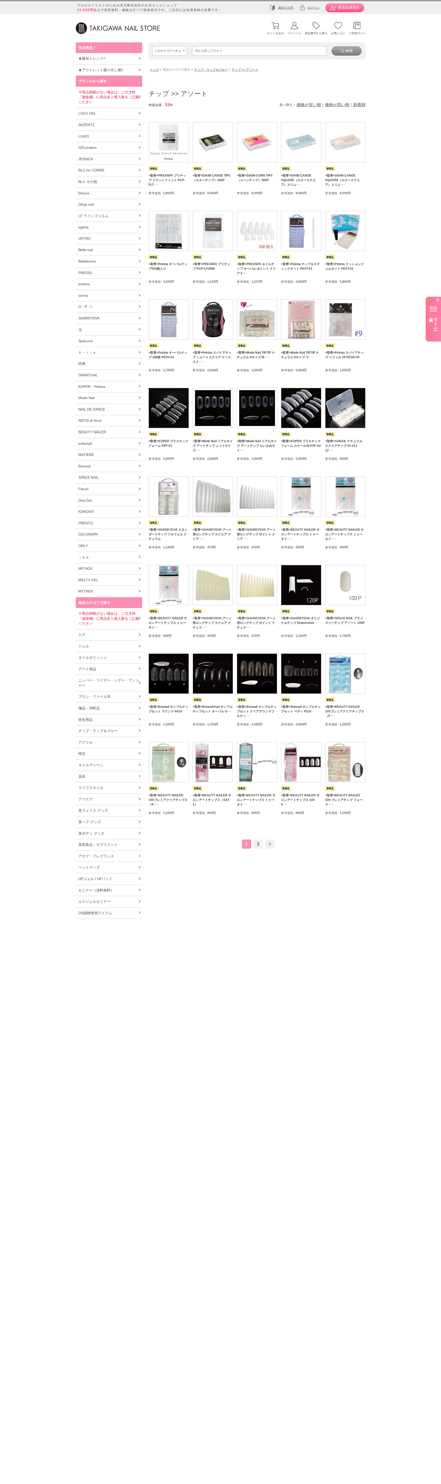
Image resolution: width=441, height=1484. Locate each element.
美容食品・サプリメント (98, 845)
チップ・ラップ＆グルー (98, 731)
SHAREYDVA (89, 318)
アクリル (85, 742)
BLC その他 (87, 182)
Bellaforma (87, 261)
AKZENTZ (86, 125)
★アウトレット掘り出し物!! (100, 70)
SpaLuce (85, 341)
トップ (154, 69)
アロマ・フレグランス (96, 856)
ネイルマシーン (90, 765)
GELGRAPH (88, 534)
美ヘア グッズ (89, 822)
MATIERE (86, 455)
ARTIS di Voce (90, 420)
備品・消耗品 (89, 708)
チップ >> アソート (245, 69)
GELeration (87, 147)
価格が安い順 (309, 105)
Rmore (83, 193)
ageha (83, 227)
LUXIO (83, 136)
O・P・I (85, 307)
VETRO (84, 239)
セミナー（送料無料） (96, 890)
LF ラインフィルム (93, 216)
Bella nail (85, 250)
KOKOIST (86, 512)
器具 (81, 776)
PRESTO (85, 523)
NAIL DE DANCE (91, 409)
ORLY (83, 546)
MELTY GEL (88, 580)
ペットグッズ (89, 867)
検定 (81, 753)
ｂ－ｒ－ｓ (87, 352)
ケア (81, 635)
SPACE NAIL (88, 477)
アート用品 (87, 669)
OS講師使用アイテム (95, 913)
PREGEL (85, 273)
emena (84, 284)
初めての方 (285, 7)
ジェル (83, 646)
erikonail (85, 443)
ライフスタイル (90, 788)
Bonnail (84, 466)
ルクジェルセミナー (94, 901)
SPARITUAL (88, 375)
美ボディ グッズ (91, 833)
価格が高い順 (337, 105)
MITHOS (85, 568)
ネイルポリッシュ (92, 658)
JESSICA (85, 159)
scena (83, 295)
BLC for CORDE (91, 170)
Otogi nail (86, 204)
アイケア (85, 799)
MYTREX (85, 591)
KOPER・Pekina (91, 387)
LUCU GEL (87, 113)
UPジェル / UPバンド (95, 879)
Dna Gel (85, 500)
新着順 (359, 105)
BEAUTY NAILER (92, 432)
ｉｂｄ (83, 557)
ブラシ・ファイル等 (94, 697)
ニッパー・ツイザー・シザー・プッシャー (108, 682)
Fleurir (83, 489)
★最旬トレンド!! (91, 58)
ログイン (314, 7)
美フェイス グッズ (93, 810)
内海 (81, 364)
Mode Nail (86, 398)
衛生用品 (85, 720)
